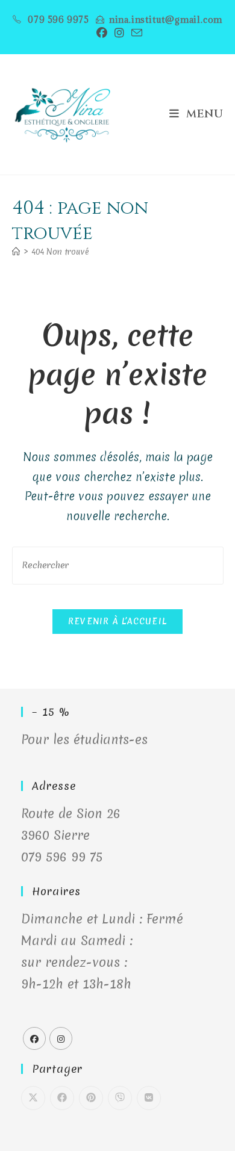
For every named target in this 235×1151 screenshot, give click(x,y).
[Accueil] (16, 251)
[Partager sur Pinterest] (91, 1098)
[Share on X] (33, 1098)
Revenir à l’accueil (118, 621)
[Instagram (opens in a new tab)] (119, 33)
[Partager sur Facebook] (62, 1098)
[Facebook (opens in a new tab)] (102, 33)
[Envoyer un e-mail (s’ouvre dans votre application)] (135, 33)
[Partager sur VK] (149, 1098)
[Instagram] (60, 1038)
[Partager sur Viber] (120, 1098)
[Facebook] (34, 1038)
